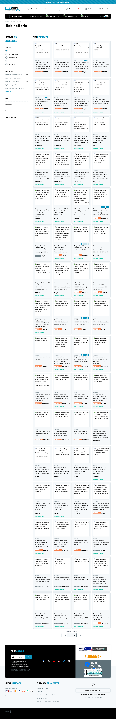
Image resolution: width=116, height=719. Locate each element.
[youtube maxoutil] (54, 661)
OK (28, 657)
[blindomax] (93, 656)
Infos (13, 683)
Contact (39, 691)
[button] (73, 9)
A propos (48, 683)
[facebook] (44, 661)
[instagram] (49, 661)
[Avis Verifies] (93, 665)
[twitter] (64, 661)
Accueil (7, 21)
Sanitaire (13, 21)
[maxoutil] (85, 649)
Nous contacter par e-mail (93, 690)
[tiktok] (69, 661)
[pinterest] (59, 661)
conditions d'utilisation (17, 666)
